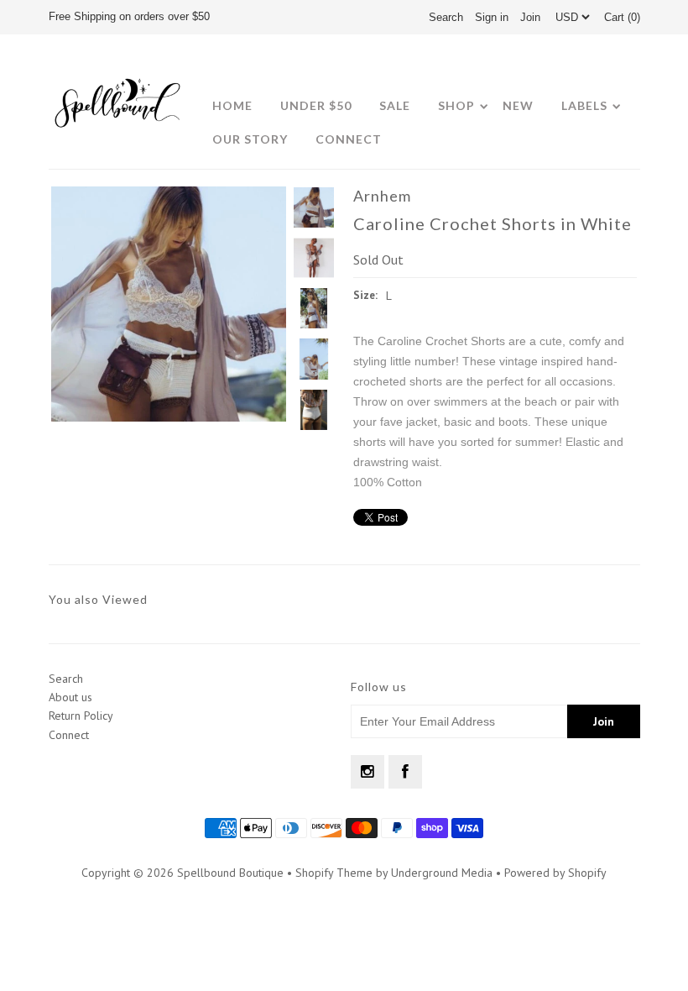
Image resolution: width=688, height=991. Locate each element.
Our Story (250, 139)
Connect (348, 139)
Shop (456, 105)
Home (232, 105)
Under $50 (316, 105)
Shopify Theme (334, 872)
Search (66, 678)
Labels (584, 105)
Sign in (491, 17)
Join (530, 17)
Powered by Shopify (555, 872)
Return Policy (81, 715)
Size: (365, 295)
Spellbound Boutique (230, 872)
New (518, 105)
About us (70, 697)
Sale (394, 105)
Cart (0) (622, 17)
